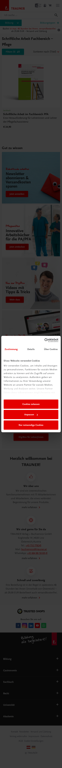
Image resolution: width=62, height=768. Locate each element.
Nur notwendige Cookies (31, 425)
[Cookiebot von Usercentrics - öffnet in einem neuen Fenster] (44, 340)
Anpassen (29, 414)
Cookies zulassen (31, 404)
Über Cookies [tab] (51, 349)
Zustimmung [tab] (11, 349)
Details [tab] (31, 349)
